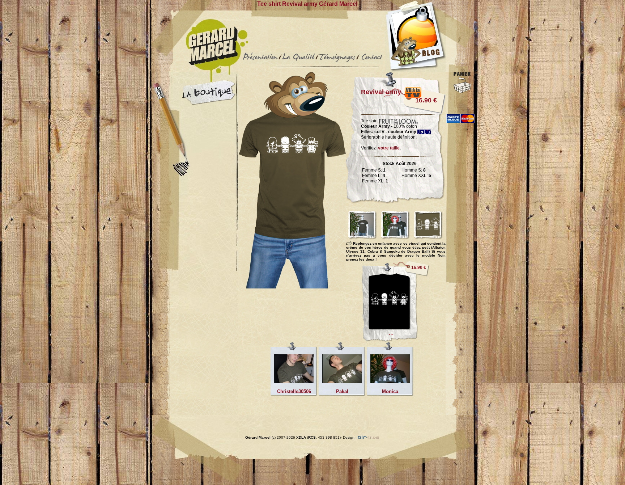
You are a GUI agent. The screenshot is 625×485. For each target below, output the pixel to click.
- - (391, 334)
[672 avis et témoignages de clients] (337, 62)
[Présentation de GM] (260, 62)
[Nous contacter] (371, 62)
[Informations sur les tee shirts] (298, 62)
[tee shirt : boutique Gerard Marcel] (209, 103)
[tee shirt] (395, 340)
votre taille (389, 148)
